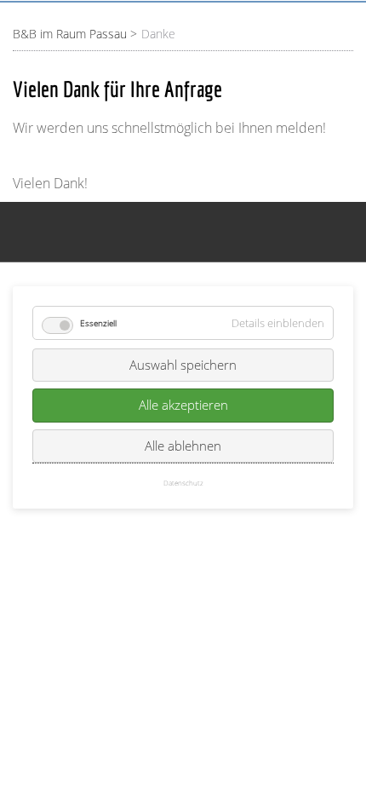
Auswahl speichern (183, 364)
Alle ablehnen (183, 445)
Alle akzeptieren (183, 404)
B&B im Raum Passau (70, 34)
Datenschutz (183, 482)
